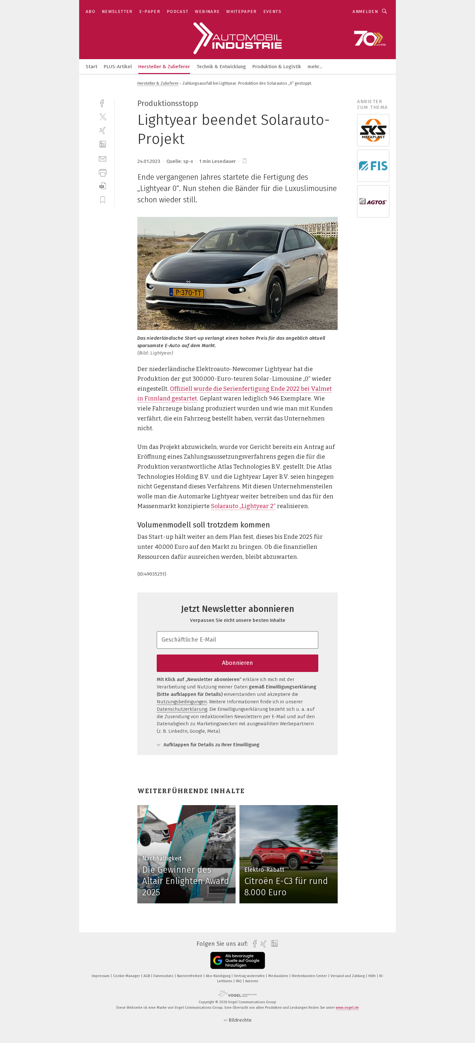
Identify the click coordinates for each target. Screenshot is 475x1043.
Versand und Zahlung (348, 976)
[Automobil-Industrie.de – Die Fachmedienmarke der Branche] (91, 66)
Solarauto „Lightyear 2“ (243, 506)
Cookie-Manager (127, 976)
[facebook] (103, 103)
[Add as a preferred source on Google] (237, 960)
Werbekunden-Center (310, 976)
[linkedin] (103, 144)
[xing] (103, 130)
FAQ (239, 981)
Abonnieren (237, 662)
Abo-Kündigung (218, 976)
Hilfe (372, 976)
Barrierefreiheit (190, 976)
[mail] (103, 158)
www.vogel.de (347, 1008)
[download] (103, 186)
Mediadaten (278, 976)
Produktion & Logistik (276, 66)
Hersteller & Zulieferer (164, 66)
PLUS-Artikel (118, 66)
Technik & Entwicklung (221, 66)
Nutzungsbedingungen (182, 702)
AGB (147, 976)
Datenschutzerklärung (182, 709)
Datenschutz (163, 976)
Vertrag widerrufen (250, 976)
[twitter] (103, 116)
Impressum (101, 976)
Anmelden (365, 11)
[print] (103, 172)
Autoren (251, 981)
